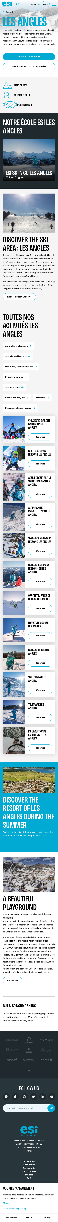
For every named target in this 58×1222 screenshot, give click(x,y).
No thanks (11, 1217)
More (6, 1203)
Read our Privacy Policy (14, 1208)
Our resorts (29, 1168)
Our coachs (29, 1164)
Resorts (10, 12)
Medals (29, 1175)
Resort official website (19, 297)
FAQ (29, 1178)
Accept (47, 1217)
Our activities (29, 1171)
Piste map (12, 980)
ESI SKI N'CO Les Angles (29, 172)
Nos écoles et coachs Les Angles (29, 66)
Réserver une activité (29, 56)
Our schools (29, 1161)
